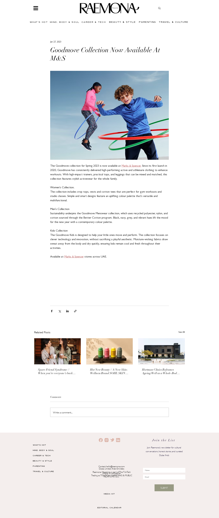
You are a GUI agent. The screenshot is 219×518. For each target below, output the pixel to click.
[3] (112, 440)
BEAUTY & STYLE (42, 461)
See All (181, 332)
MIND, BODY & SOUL (43, 450)
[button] (36, 8)
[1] (107, 440)
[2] (101, 440)
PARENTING (39, 466)
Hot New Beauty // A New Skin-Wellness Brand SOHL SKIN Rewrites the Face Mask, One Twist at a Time (109, 372)
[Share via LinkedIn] (67, 311)
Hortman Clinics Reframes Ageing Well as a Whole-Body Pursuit (160, 372)
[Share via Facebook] (51, 311)
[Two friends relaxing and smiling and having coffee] (57, 351)
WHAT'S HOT (39, 445)
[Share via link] (75, 311)
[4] (118, 440)
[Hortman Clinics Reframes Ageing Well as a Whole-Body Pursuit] (161, 351)
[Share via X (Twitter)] (59, 311)
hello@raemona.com (115, 466)
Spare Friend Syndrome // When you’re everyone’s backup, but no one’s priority (57, 372)
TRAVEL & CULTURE (43, 471)
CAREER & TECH (42, 455)
